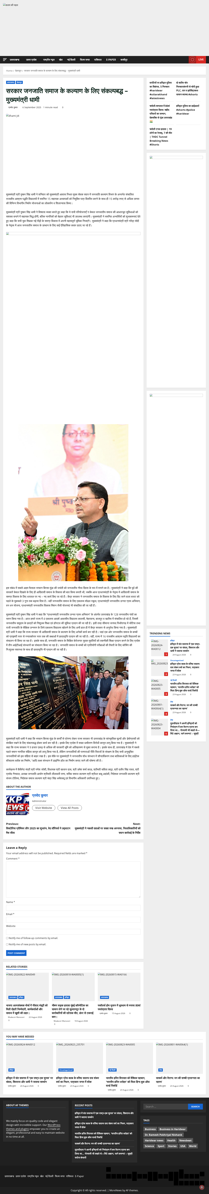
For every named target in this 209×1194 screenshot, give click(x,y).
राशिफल (98, 59)
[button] (5, 59)
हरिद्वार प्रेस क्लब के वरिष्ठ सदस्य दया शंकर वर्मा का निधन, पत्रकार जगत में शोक (159, 667)
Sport (161, 1146)
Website (10, 926)
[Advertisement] (104, 30)
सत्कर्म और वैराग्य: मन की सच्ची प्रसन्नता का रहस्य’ (159, 707)
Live (201, 59)
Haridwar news (154, 1140)
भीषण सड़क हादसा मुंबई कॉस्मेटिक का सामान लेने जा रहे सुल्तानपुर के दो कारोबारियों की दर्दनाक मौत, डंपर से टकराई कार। (72, 1011)
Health (171, 1140)
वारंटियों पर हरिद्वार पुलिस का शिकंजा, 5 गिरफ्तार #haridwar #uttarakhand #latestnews (161, 90)
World (192, 1146)
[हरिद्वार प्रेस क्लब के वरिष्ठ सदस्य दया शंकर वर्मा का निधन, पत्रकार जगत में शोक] (79, 1058)
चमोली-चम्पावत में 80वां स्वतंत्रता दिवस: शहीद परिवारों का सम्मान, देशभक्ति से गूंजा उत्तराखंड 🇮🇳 (161, 113)
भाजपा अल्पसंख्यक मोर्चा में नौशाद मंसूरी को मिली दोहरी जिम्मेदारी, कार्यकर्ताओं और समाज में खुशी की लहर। (27, 1009)
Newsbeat (185, 1140)
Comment (13, 858)
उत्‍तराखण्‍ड (14, 59)
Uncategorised (177, 660)
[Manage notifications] (201, 1187)
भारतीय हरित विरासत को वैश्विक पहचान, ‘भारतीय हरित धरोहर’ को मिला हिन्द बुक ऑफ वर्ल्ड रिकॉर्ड (159, 687)
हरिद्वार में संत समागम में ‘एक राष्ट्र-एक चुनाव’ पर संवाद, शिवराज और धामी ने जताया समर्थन (159, 647)
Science (149, 1146)
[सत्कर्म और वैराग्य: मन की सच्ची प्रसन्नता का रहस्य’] (179, 1058)
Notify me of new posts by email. (27, 944)
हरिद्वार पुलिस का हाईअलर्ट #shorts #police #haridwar (187, 109)
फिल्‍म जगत (85, 59)
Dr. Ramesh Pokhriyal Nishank (163, 1134)
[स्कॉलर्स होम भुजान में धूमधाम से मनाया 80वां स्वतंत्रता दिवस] (119, 987)
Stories (172, 1146)
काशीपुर (124, 59)
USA (182, 1146)
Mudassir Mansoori (16, 1017)
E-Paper (111, 59)
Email (10, 914)
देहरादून (19, 82)
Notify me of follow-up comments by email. (33, 938)
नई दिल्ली (71, 59)
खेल (61, 59)
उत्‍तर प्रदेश (31, 59)
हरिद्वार (21, 997)
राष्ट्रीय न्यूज (48, 59)
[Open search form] (185, 60)
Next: (107, 828)
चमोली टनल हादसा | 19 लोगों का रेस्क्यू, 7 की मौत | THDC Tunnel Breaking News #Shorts (161, 136)
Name (10, 902)
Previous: (38, 828)
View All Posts (70, 808)
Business (150, 1129)
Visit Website (43, 808)
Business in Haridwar (173, 1129)
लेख (171, 702)
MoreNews (115, 1190)
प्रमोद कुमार (13, 107)
